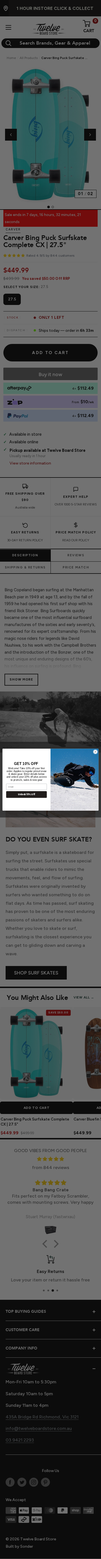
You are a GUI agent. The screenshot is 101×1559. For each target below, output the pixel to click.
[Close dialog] (95, 751)
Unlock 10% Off (26, 794)
